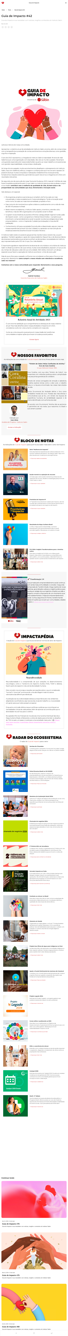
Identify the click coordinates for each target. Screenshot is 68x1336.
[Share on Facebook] (2, 27)
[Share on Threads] (8, 27)
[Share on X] (5, 27)
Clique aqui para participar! (43, 602)
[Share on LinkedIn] (11, 27)
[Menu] (66, 3)
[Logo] (2, 2)
